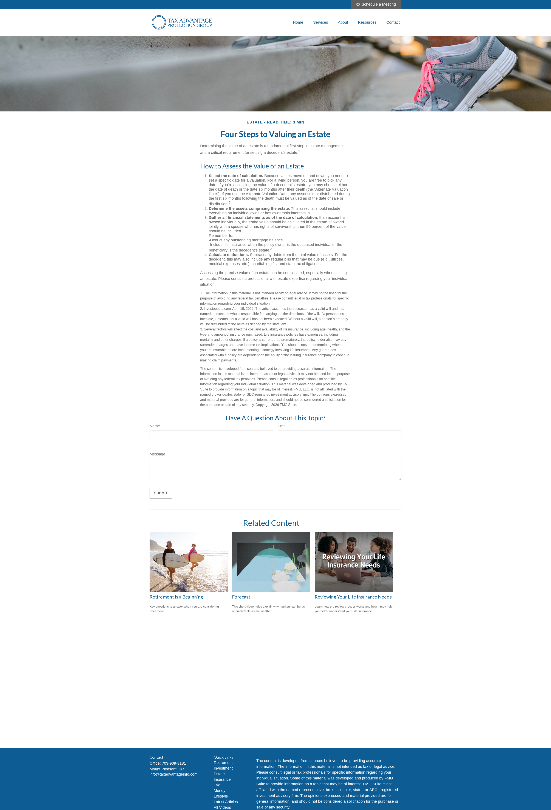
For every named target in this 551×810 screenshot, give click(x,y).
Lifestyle (221, 796)
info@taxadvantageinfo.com (174, 774)
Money (219, 790)
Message (157, 454)
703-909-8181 (174, 763)
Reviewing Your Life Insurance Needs (353, 597)
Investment (223, 768)
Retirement (223, 763)
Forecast (241, 597)
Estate (219, 774)
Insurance (222, 779)
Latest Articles (226, 802)
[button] (298, 22)
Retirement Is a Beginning (176, 597)
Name (155, 426)
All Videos (222, 807)
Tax (217, 785)
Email (282, 426)
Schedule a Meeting (379, 4)
